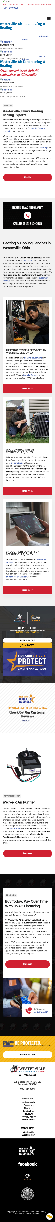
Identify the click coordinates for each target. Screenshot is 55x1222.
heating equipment (33, 357)
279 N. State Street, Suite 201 (27, 1081)
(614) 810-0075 (11, 7)
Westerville (28, 1132)
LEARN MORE (27, 388)
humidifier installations (16, 576)
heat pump (28, 260)
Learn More (27, 853)
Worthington (28, 1134)
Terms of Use (28, 1119)
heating (43, 147)
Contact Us (28, 1111)
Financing (29, 1105)
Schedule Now (7, 82)
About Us (27, 177)
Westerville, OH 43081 (27, 1084)
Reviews (28, 1113)
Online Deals (28, 1102)
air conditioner (17, 463)
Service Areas (27, 1128)
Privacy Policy (29, 1116)
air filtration (14, 828)
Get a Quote (6, 92)
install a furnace (30, 375)
